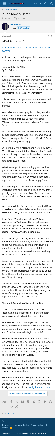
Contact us (7, 425)
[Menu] (4, 3)
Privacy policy (37, 425)
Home (5, 427)
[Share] (48, 36)
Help (47, 425)
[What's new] (45, 3)
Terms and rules (21, 425)
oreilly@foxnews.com (39, 387)
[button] (3, 420)
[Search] (51, 3)
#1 (52, 35)
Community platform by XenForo (26, 433)
